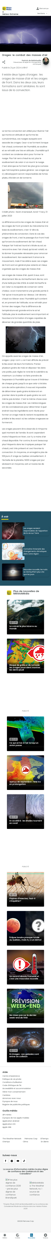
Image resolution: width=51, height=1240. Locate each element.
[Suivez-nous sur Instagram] (12, 1161)
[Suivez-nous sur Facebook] (5, 1161)
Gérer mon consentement (14, 1092)
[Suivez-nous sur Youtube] (18, 1161)
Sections (41, 13)
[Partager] (4, 62)
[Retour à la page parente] (10, 12)
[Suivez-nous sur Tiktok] (24, 1161)
